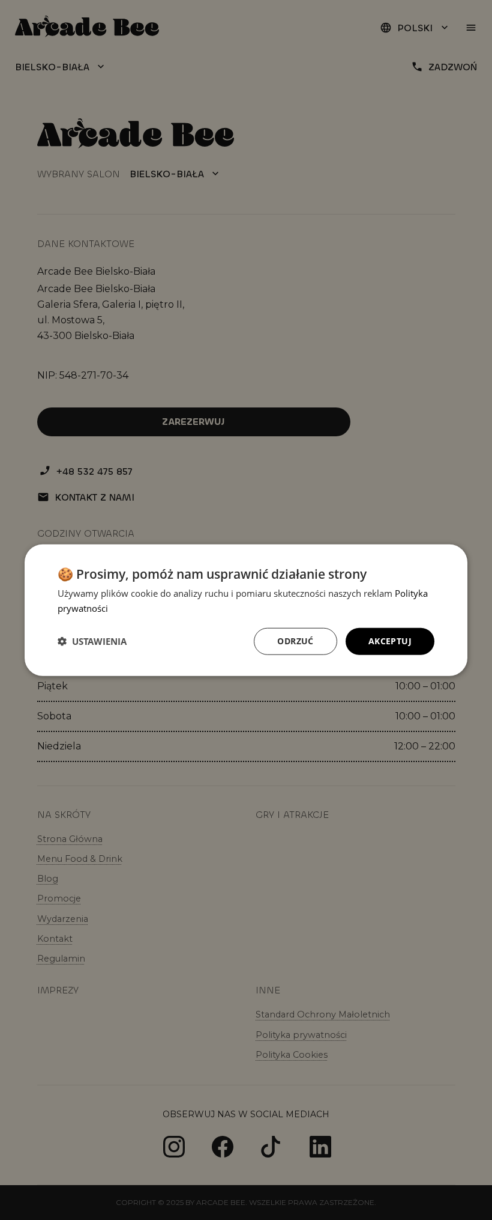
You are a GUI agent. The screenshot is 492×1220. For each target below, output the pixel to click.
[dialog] (246, 610)
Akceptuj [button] (390, 641)
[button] (92, 641)
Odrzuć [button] (295, 641)
